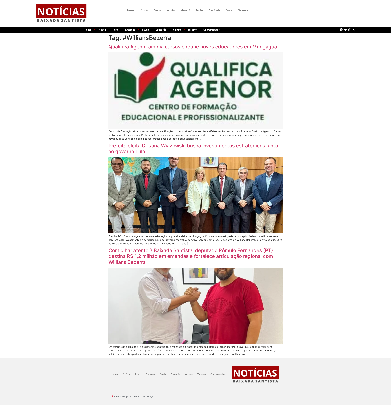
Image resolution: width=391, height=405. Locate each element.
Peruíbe (199, 10)
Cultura (177, 29)
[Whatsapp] (354, 29)
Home (87, 29)
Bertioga (130, 10)
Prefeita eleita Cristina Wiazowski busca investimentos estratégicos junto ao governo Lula (193, 148)
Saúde (145, 29)
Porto (116, 29)
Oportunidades (211, 29)
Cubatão (144, 10)
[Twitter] (345, 29)
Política (102, 29)
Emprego (130, 29)
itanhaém (171, 10)
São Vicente (243, 10)
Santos (229, 10)
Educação (161, 29)
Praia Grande (214, 10)
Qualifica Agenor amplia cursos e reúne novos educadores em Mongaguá (192, 47)
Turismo (192, 29)
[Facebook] (341, 29)
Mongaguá (185, 10)
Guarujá (157, 10)
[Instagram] (349, 29)
